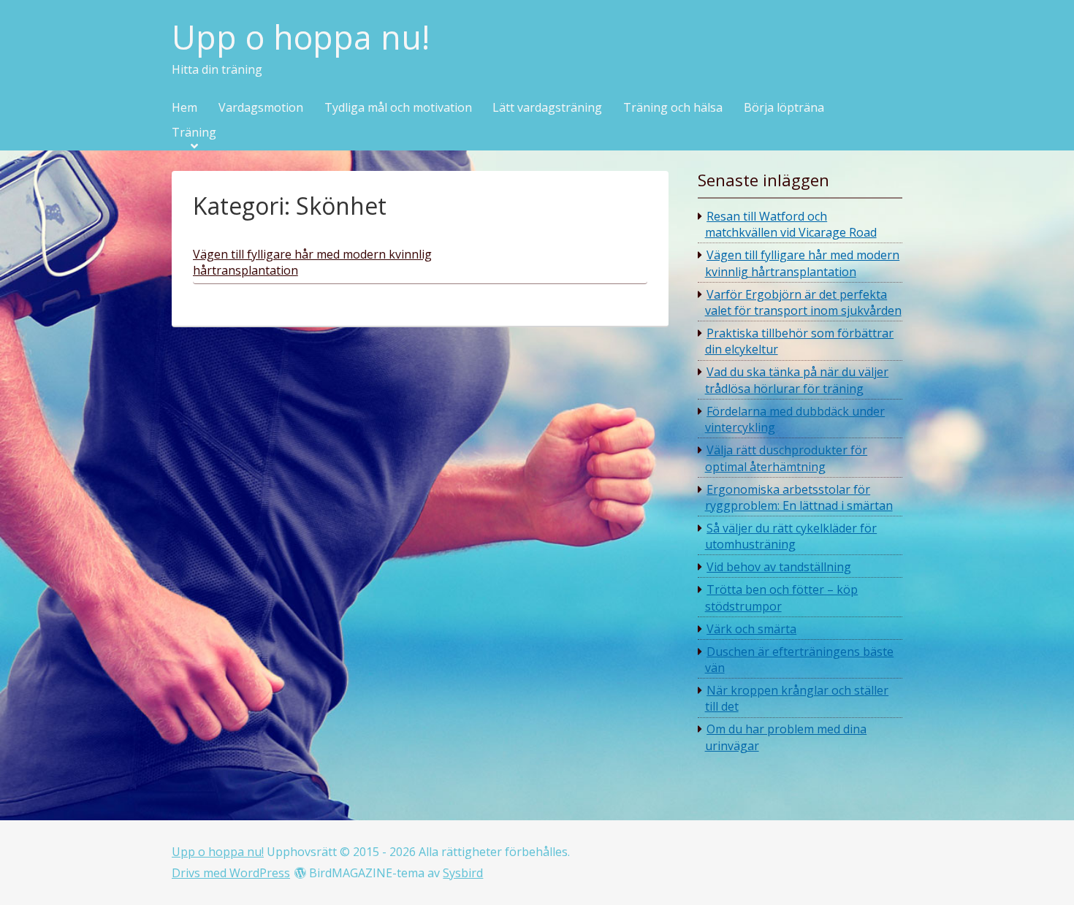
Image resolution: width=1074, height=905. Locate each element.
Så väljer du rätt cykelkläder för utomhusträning (791, 536)
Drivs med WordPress (231, 873)
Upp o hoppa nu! (301, 37)
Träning (194, 133)
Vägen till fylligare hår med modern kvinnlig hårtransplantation (802, 263)
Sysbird (463, 873)
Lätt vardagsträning (547, 108)
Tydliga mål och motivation (398, 108)
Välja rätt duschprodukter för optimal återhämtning (786, 458)
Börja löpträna (784, 108)
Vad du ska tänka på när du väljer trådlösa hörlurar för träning (797, 380)
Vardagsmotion (260, 108)
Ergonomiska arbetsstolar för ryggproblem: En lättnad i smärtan (799, 497)
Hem (184, 108)
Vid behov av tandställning (779, 567)
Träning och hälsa (673, 108)
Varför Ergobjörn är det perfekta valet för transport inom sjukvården (803, 302)
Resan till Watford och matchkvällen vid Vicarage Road (791, 224)
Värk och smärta (751, 629)
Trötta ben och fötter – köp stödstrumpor (781, 597)
